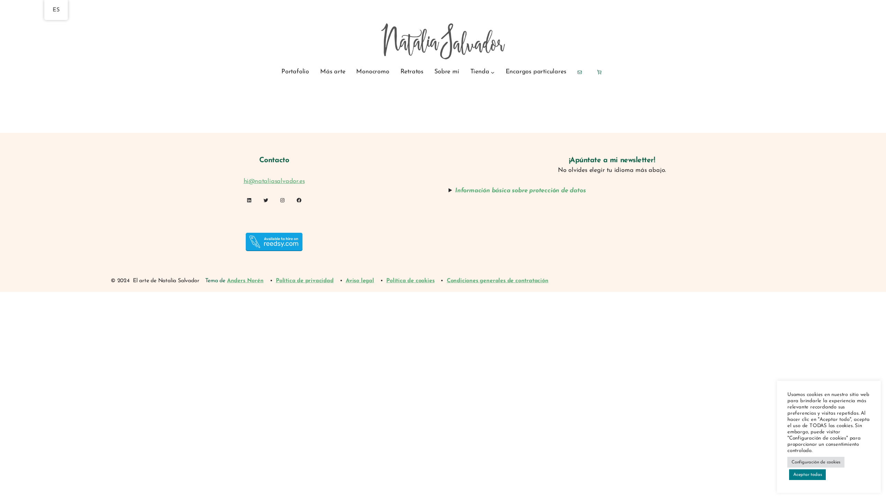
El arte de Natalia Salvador (166, 281)
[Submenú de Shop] (493, 72)
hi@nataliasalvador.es (274, 181)
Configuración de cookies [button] (816, 462)
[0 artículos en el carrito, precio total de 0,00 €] (599, 72)
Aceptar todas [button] (807, 474)
